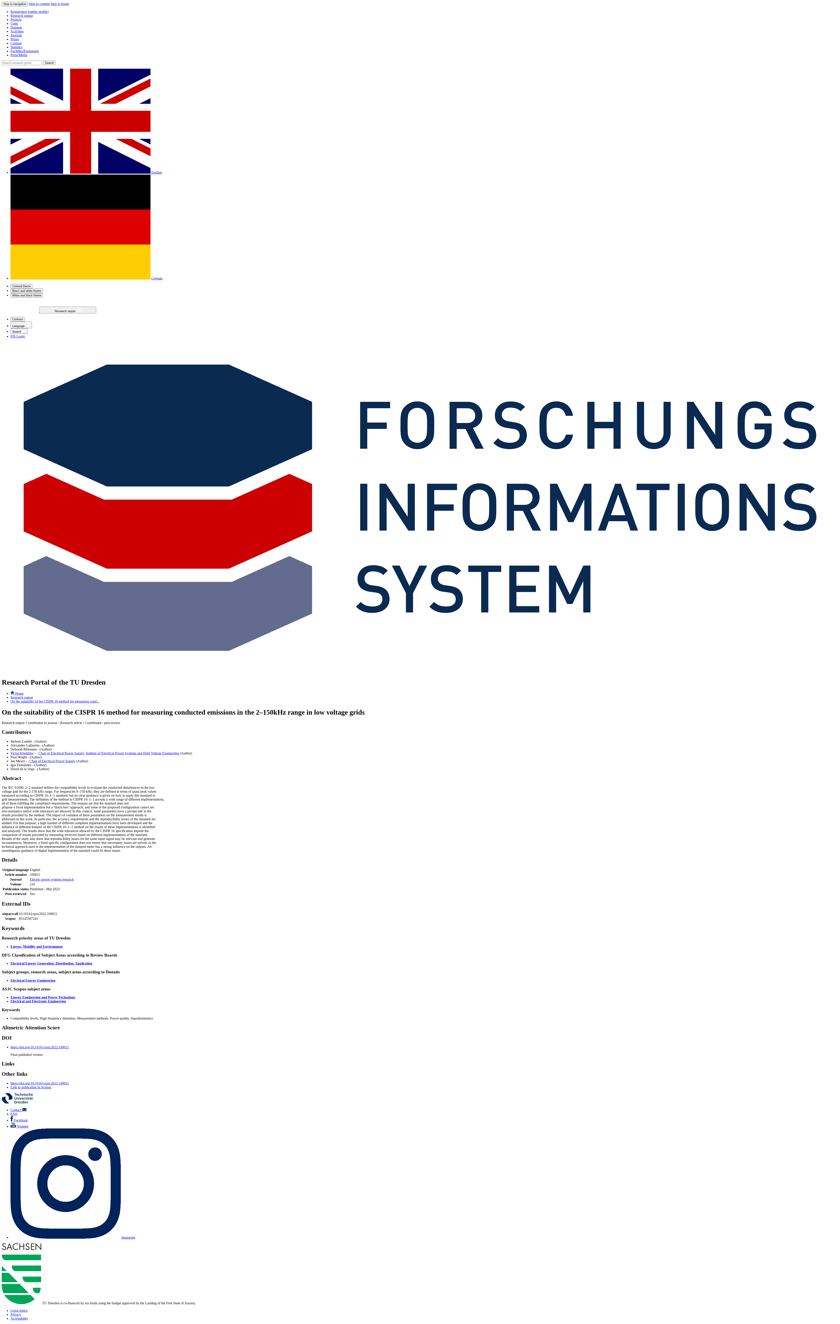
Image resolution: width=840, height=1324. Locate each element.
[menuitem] (424, 12)
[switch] (21, 286)
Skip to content (39, 4)
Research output (65, 311)
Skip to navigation (15, 4)
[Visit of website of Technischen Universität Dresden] (20, 1102)
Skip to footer (60, 4)
